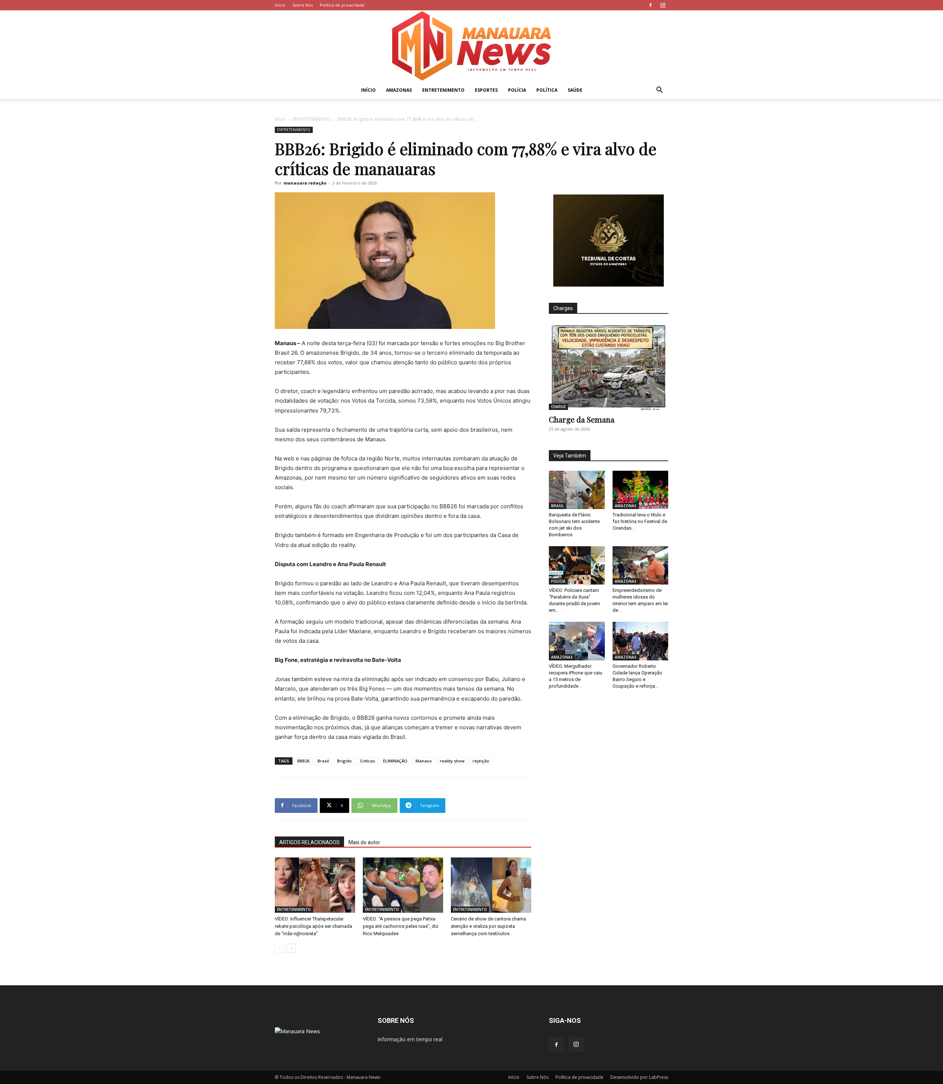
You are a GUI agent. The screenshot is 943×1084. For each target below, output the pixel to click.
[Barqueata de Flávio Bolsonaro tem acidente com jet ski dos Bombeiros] (577, 490)
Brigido (344, 761)
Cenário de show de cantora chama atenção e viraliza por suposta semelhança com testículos (488, 926)
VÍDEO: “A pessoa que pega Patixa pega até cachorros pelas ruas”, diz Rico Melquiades (400, 926)
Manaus (424, 761)
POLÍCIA (517, 90)
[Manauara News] (471, 45)
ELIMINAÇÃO (395, 761)
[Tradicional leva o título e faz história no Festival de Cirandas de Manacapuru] (641, 490)
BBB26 (303, 761)
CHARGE (558, 406)
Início (280, 5)
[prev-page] (279, 948)
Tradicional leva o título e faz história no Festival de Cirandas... (640, 521)
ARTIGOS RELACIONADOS (309, 842)
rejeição (481, 761)
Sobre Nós (302, 5)
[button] (659, 90)
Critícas (367, 761)
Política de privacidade (342, 5)
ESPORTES (486, 90)
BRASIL (557, 505)
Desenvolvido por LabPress (639, 1077)
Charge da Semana (581, 419)
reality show (452, 761)
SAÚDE (575, 90)
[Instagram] (662, 5)
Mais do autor (364, 842)
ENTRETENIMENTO (443, 90)
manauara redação (305, 183)
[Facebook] (650, 5)
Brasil (323, 761)
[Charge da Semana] (608, 366)
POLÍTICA (546, 90)
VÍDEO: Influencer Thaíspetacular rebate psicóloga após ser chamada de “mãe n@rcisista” (313, 926)
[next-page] (291, 948)
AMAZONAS (399, 90)
